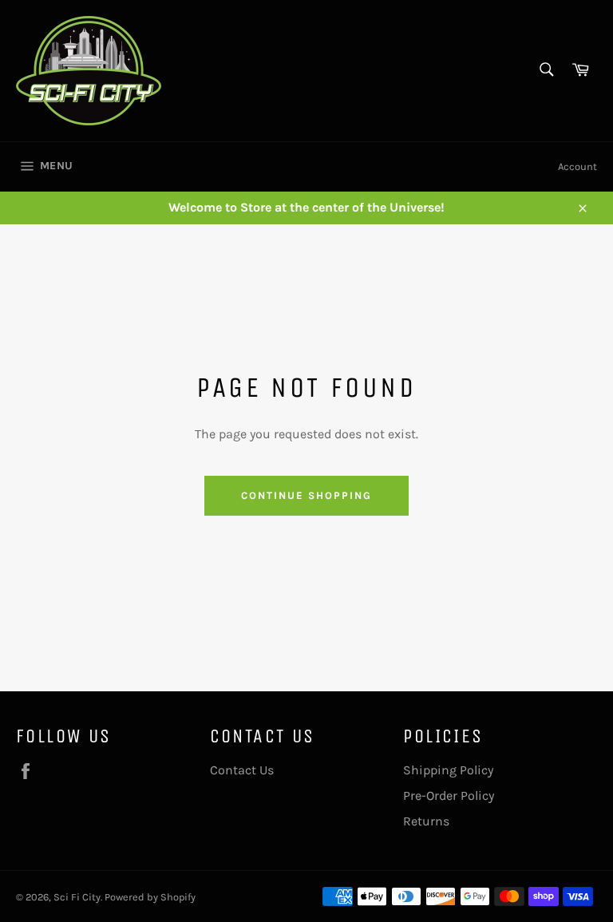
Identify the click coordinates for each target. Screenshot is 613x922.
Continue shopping (306, 495)
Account (577, 166)
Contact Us (242, 770)
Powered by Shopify (150, 897)
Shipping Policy (448, 770)
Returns (426, 821)
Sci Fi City (77, 897)
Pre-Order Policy (448, 795)
